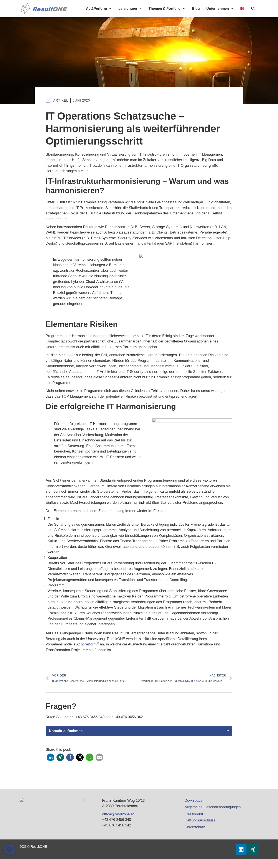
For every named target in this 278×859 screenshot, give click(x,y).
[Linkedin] (241, 849)
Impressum (194, 814)
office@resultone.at (118, 814)
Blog (196, 8)
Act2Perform (96, 8)
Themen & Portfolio (164, 8)
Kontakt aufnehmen (66, 731)
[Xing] (253, 849)
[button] (139, 731)
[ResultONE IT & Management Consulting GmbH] (45, 8)
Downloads (193, 800)
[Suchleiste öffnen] (252, 8)
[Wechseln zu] (242, 8)
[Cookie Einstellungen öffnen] (9, 853)
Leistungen (127, 8)
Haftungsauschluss (200, 820)
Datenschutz (195, 827)
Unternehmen (217, 8)
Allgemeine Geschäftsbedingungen (213, 807)
